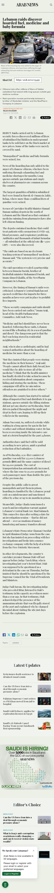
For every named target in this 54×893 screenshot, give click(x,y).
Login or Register (11, 874)
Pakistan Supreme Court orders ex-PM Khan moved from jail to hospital (19, 701)
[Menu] (3, 4)
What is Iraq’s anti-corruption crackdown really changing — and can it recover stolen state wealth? (18, 837)
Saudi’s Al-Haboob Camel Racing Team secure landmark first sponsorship (18, 726)
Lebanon (15, 643)
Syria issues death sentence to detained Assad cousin (18, 675)
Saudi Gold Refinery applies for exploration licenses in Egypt (19, 712)
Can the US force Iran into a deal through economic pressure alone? (17, 689)
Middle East (8, 814)
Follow (46, 117)
